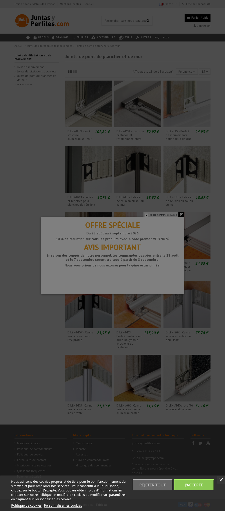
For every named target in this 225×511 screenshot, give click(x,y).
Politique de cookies (26, 505)
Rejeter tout (152, 485)
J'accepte (194, 485)
